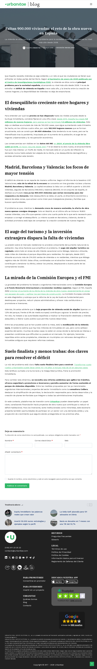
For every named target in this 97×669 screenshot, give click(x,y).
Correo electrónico (44, 441)
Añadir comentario (13, 452)
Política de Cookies (60, 555)
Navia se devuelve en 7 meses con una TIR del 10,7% (75, 522)
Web (66, 441)
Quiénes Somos (30, 599)
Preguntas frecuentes (61, 536)
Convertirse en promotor (34, 581)
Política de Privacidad (61, 552)
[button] (72, 620)
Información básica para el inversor (67, 558)
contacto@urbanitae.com (16, 551)
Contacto (27, 605)
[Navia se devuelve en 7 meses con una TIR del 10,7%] (53, 522)
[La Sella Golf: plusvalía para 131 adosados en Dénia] (53, 513)
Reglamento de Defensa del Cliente (67, 561)
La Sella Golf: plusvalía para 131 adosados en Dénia (73, 513)
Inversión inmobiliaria (65, 48)
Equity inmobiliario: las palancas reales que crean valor (28, 513)
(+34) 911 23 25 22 (13, 547)
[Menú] (91, 4)
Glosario (55, 539)
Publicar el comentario (17, 486)
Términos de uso (59, 549)
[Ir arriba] (92, 664)
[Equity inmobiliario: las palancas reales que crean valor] (8, 513)
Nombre (9, 441)
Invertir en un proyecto (33, 590)
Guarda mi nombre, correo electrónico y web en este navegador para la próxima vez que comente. (45, 479)
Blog (25, 602)
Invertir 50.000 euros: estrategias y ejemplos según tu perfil (29, 522)
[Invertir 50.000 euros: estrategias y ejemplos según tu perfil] (8, 522)
